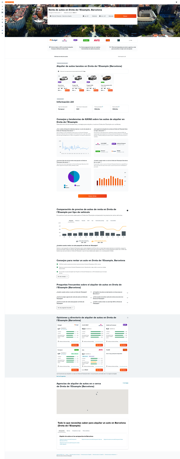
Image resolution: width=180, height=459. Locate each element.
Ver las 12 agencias (61, 376)
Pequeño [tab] (71, 220)
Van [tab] (92, 220)
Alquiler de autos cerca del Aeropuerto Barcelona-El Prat (68, 440)
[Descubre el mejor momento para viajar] (2, 22)
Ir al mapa (125, 383)
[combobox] (55, 12)
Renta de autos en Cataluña (98, 454)
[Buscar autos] (2, 12)
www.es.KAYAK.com (60, 454)
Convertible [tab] (113, 220)
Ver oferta (67, 90)
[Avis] (101, 350)
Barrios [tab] (68, 430)
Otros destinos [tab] (86, 430)
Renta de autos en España (86, 454)
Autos (67, 454)
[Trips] (2, 26)
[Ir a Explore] (2, 16)
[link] (92, 196)
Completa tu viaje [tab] (76, 430)
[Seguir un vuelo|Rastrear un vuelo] (2, 19)
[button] (2, 2)
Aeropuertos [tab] (62, 430)
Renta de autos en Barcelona (110, 454)
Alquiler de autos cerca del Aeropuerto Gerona (92, 439)
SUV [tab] (88, 220)
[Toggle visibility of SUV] (66, 185)
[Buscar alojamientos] (2, 9)
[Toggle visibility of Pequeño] (77, 185)
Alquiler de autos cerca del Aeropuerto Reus (113, 439)
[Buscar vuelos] (2, 6)
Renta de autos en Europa (75, 454)
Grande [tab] (83, 220)
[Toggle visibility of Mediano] (66, 187)
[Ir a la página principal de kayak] (9, 2)
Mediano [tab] (77, 220)
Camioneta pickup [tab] (100, 220)
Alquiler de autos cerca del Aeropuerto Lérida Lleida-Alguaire (69, 443)
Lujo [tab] (107, 220)
